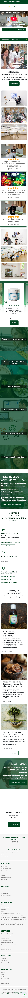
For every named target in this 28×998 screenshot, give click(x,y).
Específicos (4, 960)
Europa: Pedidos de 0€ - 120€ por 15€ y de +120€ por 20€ (13, 920)
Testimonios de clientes (18, 782)
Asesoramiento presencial (7, 933)
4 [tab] (17, 318)
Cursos (3, 972)
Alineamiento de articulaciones (8, 944)
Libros (2, 974)
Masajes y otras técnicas (6, 947)
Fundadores (4, 866)
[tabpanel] (14, 299)
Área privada (4, 879)
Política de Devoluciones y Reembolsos (10, 913)
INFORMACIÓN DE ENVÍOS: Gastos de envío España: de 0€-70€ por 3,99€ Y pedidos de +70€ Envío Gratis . (13, 916)
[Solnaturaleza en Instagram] (14, 842)
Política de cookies (11, 993)
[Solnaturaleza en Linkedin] (17, 842)
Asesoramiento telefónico (7, 936)
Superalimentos (5, 904)
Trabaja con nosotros (6, 877)
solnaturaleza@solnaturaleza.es (9, 854)
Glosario (3, 981)
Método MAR (4, 891)
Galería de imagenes (6, 868)
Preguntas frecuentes (6, 870)
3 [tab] (15, 318)
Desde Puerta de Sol (7, 579)
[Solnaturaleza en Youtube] (15, 842)
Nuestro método (5, 888)
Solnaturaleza (13, 989)
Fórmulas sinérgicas (6, 895)
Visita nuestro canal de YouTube (12, 504)
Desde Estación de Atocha (9, 582)
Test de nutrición (5, 983)
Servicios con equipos (6, 949)
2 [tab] (12, 318)
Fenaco (3, 875)
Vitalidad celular (5, 938)
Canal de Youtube (5, 978)
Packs (2, 911)
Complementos (5, 907)
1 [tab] (10, 318)
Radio (2, 976)
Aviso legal (16, 992)
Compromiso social (5, 873)
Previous (2, 299)
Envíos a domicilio (5, 962)
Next (25, 299)
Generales (3, 958)
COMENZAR (14, 83)
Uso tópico (3, 909)
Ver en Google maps (8, 546)
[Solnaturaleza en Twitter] (10, 842)
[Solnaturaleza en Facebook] (12, 842)
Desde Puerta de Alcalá (8, 576)
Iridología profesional (6, 940)
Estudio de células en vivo (7, 942)
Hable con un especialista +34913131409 (14, 29)
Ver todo (14, 322)
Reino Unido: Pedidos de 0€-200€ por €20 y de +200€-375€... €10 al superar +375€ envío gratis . (12, 924)
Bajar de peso (4, 893)
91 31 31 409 (4, 856)
